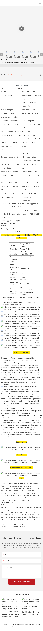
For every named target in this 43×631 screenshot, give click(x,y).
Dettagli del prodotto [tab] (21, 85)
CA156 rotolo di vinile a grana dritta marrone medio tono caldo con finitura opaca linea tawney (31, 613)
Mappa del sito (25, 627)
